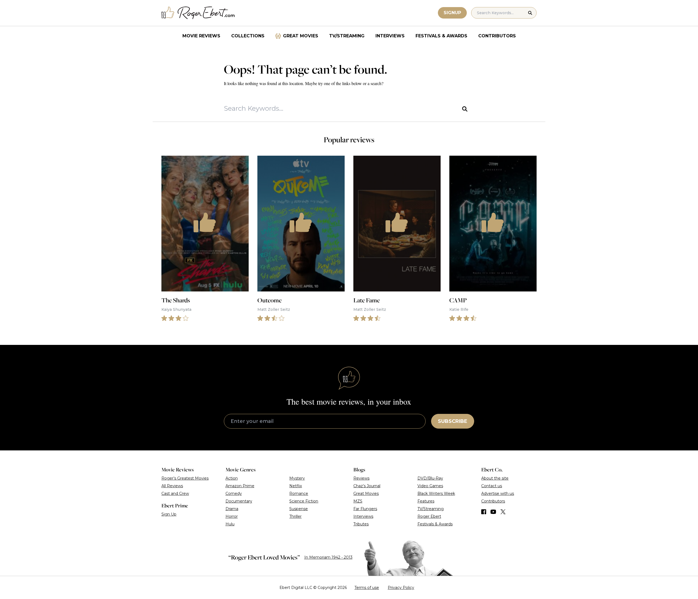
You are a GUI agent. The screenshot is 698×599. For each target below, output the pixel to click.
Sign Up (168, 514)
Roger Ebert (429, 516)
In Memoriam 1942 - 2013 (328, 557)
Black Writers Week (436, 493)
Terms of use (366, 587)
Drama (231, 508)
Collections (247, 35)
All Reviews (172, 485)
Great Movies (300, 35)
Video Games (430, 485)
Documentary (238, 501)
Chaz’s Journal (366, 485)
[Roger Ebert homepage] (198, 13)
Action (231, 478)
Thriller (295, 516)
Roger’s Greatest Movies (185, 478)
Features (425, 501)
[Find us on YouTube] (493, 512)
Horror (231, 516)
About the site (495, 478)
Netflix (295, 485)
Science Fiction (303, 501)
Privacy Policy (401, 587)
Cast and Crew (175, 493)
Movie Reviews (201, 35)
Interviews (390, 35)
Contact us (491, 485)
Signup (452, 12)
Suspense (298, 508)
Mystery (297, 478)
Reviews (361, 478)
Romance (298, 493)
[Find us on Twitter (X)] (503, 511)
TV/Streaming (347, 35)
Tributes (361, 524)
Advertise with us (497, 493)
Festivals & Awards (441, 35)
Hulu (229, 524)
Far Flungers (365, 508)
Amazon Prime (239, 485)
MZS (357, 501)
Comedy (233, 493)
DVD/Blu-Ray (430, 478)
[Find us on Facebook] (483, 511)
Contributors (497, 35)
